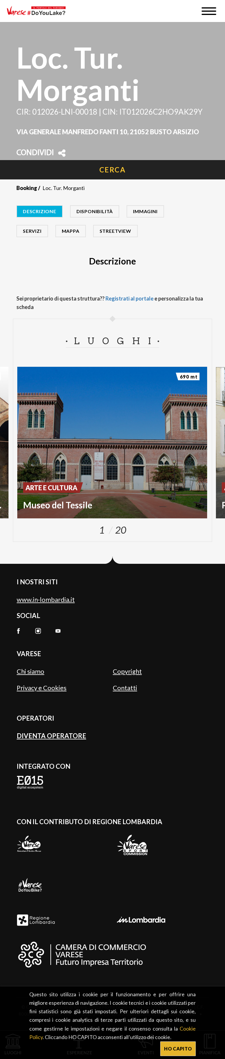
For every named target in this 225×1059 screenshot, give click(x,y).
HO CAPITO (178, 1048)
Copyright (127, 671)
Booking (26, 188)
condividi (35, 153)
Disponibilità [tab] (94, 211)
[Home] (38, 11)
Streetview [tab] (115, 231)
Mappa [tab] (70, 231)
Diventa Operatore (51, 736)
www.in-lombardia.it (46, 599)
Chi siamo (30, 671)
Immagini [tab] (145, 211)
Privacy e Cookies (42, 688)
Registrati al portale (129, 298)
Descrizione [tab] (39, 211)
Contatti (125, 688)
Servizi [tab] (32, 231)
